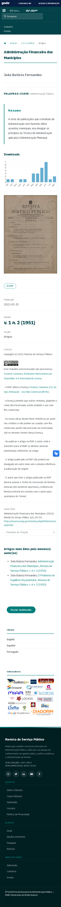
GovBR (5, 3)
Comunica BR (25, 3)
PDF (11, 286)
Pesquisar (12, 16)
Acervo (13, 43)
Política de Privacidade (18, 814)
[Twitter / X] (16, 774)
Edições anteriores (16, 837)
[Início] (5, 43)
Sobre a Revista (14, 790)
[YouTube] (31, 774)
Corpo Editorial (14, 796)
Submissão (12, 802)
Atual (9, 831)
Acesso (7, 31)
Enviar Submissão (21, 609)
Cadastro (8, 26)
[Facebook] (39, 774)
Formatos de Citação (17, 532)
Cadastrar (11, 871)
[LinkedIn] (24, 774)
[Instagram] (8, 774)
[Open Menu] (4, 11)
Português (12, 651)
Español (11, 645)
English (10, 639)
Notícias (11, 849)
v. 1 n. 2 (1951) (27, 43)
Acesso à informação (48, 3)
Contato (11, 808)
